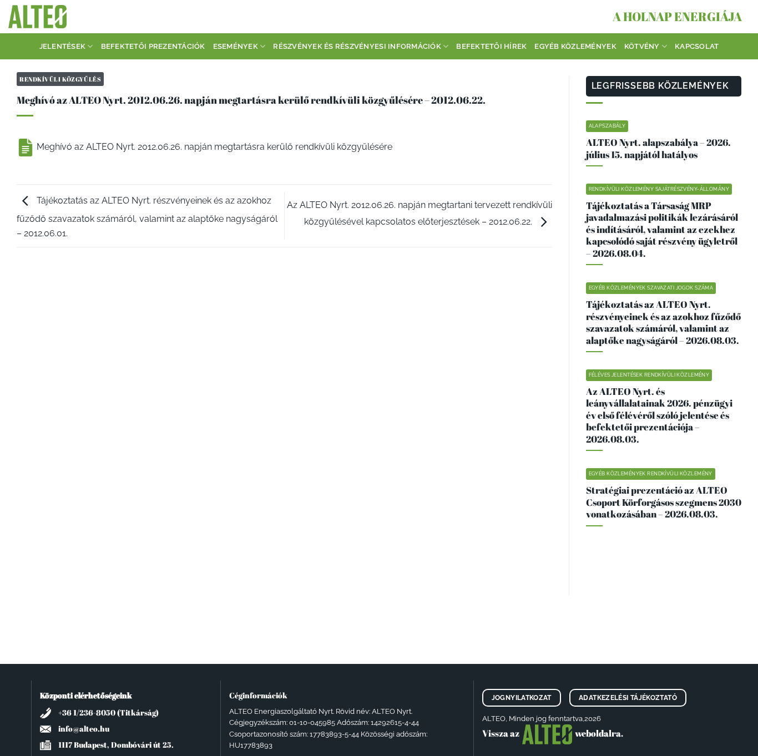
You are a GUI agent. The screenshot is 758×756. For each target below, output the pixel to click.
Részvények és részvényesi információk (357, 46)
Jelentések (62, 46)
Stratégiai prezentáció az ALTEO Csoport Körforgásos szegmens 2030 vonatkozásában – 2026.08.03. (663, 502)
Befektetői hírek (491, 46)
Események (235, 46)
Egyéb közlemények (575, 46)
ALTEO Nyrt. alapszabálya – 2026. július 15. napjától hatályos (658, 148)
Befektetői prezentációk (153, 46)
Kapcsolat (697, 46)
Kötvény (642, 46)
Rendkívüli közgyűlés (60, 79)
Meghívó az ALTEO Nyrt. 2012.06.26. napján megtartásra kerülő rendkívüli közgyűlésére (213, 146)
